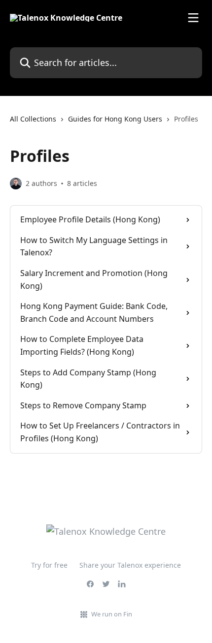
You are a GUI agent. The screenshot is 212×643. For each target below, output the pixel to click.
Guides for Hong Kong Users (115, 118)
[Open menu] (193, 18)
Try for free (49, 565)
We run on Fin (111, 614)
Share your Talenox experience (130, 565)
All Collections (33, 118)
